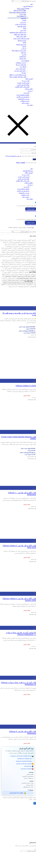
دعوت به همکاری (24, 101)
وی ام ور (23, 48)
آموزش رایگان (29, 78)
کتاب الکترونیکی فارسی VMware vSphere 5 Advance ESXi (19, 599)
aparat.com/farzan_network (24, 763)
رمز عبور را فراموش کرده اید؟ (13, 156)
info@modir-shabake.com (24, 758)
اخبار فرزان (26, 93)
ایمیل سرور (23, 30)
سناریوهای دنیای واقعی (20, 34)
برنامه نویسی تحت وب (20, 70)
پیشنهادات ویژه (25, 60)
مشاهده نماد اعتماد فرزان (16, 793)
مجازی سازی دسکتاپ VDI (19, 50)
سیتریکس (23, 52)
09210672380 (28, 766)
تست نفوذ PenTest (21, 44)
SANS (24, 42)
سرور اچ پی (23, 22)
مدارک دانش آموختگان (28, 787)
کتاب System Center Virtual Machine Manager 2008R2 (18, 438)
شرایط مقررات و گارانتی (22, 97)
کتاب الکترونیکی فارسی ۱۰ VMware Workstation (22, 494)
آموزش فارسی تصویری (23, 82)
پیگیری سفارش (30, 774)
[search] (35, 849)
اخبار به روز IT (25, 80)
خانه (31, 4)
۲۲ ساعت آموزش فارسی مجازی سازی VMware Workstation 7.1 (21, 633)
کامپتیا (24, 20)
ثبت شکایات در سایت (29, 778)
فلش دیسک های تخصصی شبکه (18, 76)
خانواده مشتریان (30, 785)
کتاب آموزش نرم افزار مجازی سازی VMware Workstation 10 (18, 683)
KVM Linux (23, 56)
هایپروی (24, 54)
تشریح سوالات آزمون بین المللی (17, 74)
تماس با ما (30, 105)
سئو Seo (24, 72)
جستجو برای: (32, 231)
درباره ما (30, 91)
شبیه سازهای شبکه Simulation (18, 32)
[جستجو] (12, 231)
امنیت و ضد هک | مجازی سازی (21, 38)
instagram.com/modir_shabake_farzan (21, 756)
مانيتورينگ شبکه (21, 26)
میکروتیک (23, 18)
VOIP (24, 28)
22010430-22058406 (26, 769)
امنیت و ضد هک (22, 40)
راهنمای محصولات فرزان (22, 95)
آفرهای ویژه (23, 66)
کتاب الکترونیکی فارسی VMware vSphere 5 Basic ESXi (19, 546)
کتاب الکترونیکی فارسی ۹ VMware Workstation (22, 732)
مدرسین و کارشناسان (23, 99)
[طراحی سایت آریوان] (34, 803)
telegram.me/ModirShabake (24, 761)
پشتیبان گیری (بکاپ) (20, 24)
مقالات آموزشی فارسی (23, 84)
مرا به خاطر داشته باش (27, 156)
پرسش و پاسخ (25, 103)
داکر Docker (23, 58)
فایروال (24, 46)
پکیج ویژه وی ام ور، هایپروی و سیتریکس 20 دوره (19, 314)
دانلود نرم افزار (29, 89)
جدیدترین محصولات (21, 62)
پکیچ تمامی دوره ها (21, 64)
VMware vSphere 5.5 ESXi (26, 386)
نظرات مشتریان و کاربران (28, 783)
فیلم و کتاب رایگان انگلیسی (22, 87)
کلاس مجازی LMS (21, 36)
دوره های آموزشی (28, 6)
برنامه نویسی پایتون (21, 68)
